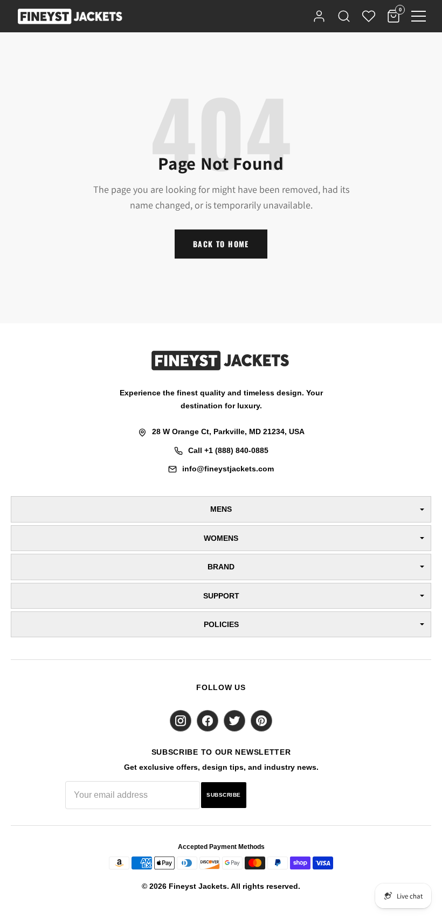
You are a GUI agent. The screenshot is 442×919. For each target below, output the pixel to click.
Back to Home (221, 243)
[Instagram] (180, 721)
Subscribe (223, 795)
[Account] (319, 16)
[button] (418, 16)
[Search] (344, 16)
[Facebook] (207, 721)
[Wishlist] (369, 16)
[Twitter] (234, 721)
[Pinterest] (261, 721)
